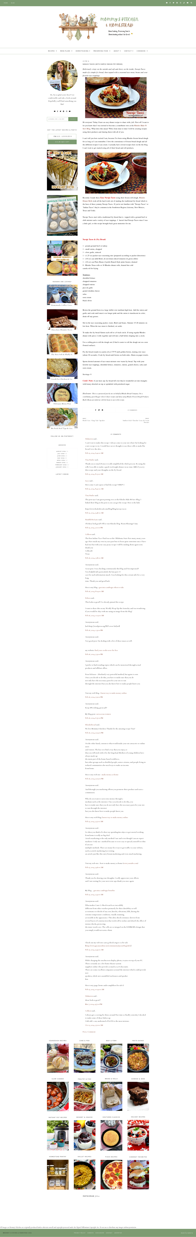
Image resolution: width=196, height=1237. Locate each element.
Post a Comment (89, 1032)
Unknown (89, 439)
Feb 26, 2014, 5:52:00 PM (94, 697)
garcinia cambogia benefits (104, 890)
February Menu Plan (62, 404)
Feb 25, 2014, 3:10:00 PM (94, 527)
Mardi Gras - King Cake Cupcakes (94, 419)
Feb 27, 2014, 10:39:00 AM (94, 989)
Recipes (51, 51)
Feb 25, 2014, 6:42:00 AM (94, 453)
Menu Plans (65, 51)
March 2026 (62, 462)
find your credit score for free (106, 650)
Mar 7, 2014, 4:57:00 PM (93, 1004)
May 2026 (62, 458)
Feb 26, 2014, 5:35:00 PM (94, 654)
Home (6, 3)
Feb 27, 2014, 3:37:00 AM (94, 821)
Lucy (87, 481)
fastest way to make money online (114, 693)
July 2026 (62, 453)
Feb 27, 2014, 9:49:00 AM (94, 950)
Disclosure (100, 1233)
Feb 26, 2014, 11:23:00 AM (94, 615)
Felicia (87, 598)
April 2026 (62, 460)
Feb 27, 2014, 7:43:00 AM (94, 894)
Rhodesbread (90, 725)
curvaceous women (103, 714)
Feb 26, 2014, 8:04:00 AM (94, 591)
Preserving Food (101, 51)
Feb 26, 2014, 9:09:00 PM (94, 779)
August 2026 (62, 451)
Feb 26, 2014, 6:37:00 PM (94, 718)
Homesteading (82, 51)
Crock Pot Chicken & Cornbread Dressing (63, 379)
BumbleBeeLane (91, 519)
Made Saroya (187, 1233)
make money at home (110, 774)
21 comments (132, 410)
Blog (13, 3)
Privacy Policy (80, 1233)
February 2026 (62, 465)
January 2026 (62, 467)
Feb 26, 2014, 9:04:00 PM (94, 733)
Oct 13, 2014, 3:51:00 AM (94, 1025)
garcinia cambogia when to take (111, 587)
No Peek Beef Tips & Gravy (62, 428)
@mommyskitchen (106, 1196)
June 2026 (62, 456)
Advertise (118, 1233)
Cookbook (141, 51)
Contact (128, 51)
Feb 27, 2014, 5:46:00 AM (94, 867)
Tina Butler (89, 460)
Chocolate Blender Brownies (63, 330)
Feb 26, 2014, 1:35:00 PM (94, 630)
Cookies (90, 1233)
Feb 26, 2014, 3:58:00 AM (94, 558)
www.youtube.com (130, 863)
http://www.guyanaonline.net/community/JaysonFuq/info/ (108, 946)
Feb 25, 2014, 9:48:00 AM (94, 513)
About (116, 51)
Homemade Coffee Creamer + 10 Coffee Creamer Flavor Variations (63, 305)
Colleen (88, 534)
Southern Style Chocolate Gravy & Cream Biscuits (136, 420)
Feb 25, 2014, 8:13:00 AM (94, 474)
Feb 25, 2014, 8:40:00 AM (94, 489)
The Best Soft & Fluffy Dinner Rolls (63, 354)
